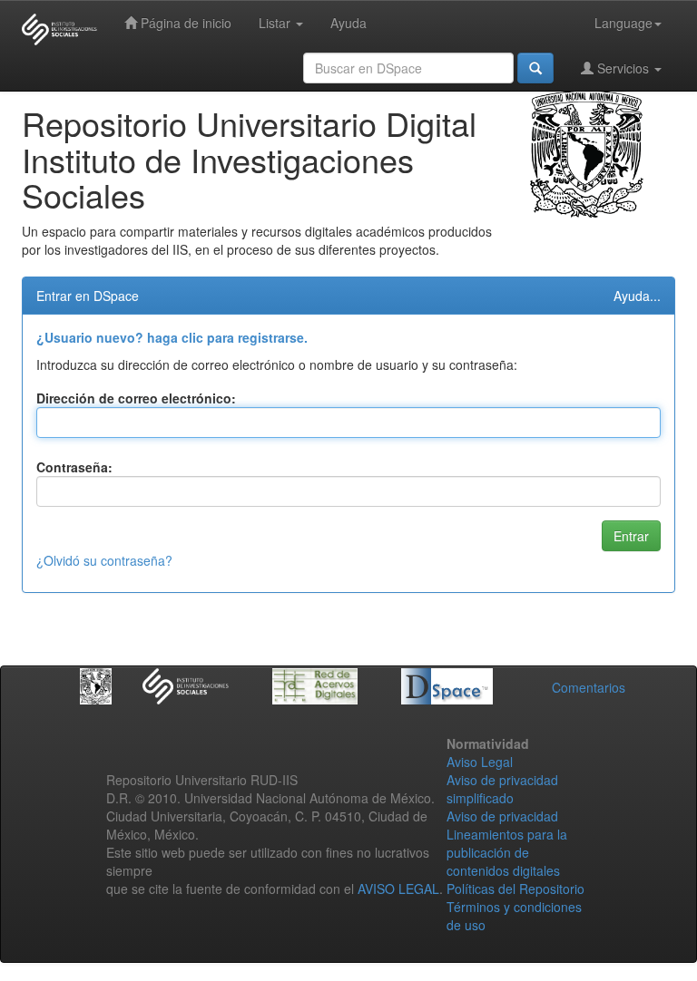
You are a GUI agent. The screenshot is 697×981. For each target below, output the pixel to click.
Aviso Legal (480, 762)
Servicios (623, 68)
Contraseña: (74, 467)
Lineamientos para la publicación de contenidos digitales (507, 852)
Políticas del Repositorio (515, 888)
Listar (276, 23)
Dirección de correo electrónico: (136, 398)
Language (623, 23)
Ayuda (348, 23)
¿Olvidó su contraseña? (104, 560)
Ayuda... (637, 296)
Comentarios (588, 687)
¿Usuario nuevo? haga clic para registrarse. (172, 337)
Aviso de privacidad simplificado (502, 789)
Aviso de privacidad (502, 816)
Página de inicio (184, 23)
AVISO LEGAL (398, 888)
